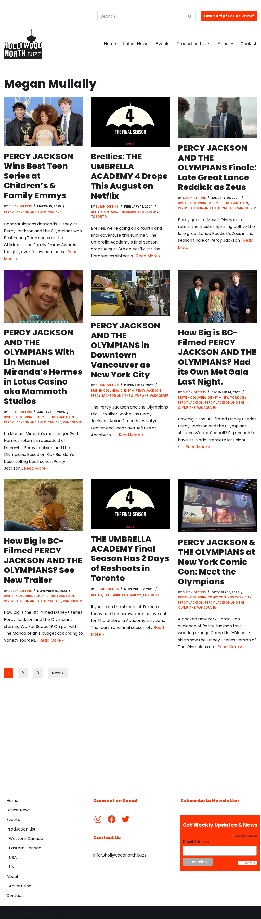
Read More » (148, 256)
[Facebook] (111, 819)
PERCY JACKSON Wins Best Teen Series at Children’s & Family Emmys (38, 175)
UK (11, 867)
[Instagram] (97, 819)
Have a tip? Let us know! (229, 16)
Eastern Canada (25, 848)
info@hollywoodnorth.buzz (119, 855)
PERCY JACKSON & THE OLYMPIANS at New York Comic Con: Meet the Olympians (217, 562)
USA (13, 857)
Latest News (135, 43)
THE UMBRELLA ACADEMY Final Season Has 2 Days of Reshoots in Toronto (130, 558)
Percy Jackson (235, 203)
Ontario (111, 212)
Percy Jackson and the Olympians (32, 212)
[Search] (190, 16)
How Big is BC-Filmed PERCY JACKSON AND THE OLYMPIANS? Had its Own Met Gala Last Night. (217, 357)
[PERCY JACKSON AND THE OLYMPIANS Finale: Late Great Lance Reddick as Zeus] (217, 117)
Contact (248, 43)
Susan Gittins (20, 206)
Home (110, 43)
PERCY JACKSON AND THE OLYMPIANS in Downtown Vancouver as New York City (125, 350)
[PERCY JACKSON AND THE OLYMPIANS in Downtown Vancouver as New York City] (130, 293)
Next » (58, 673)
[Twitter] (125, 819)
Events (162, 43)
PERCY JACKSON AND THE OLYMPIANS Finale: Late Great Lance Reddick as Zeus (217, 167)
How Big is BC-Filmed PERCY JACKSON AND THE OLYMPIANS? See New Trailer (43, 560)
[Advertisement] (130, 742)
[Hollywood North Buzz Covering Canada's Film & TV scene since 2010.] (23, 44)
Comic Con (216, 597)
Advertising (20, 886)
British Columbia (192, 203)
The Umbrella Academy (138, 212)
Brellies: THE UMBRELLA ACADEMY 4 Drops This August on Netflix (129, 176)
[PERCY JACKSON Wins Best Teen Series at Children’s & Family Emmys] (43, 121)
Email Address (197, 842)
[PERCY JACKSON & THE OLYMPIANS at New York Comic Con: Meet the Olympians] (217, 505)
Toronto (99, 217)
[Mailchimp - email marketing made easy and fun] (247, 863)
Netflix (96, 212)
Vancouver (246, 208)
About (12, 876)
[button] (209, 44)
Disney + (214, 203)
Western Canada (26, 838)
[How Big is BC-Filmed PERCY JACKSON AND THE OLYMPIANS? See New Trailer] (43, 505)
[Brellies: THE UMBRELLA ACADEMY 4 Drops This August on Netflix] (130, 122)
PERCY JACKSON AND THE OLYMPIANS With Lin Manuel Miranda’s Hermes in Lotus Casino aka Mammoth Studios (43, 367)
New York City (235, 397)
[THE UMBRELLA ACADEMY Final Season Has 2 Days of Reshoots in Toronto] (130, 504)
